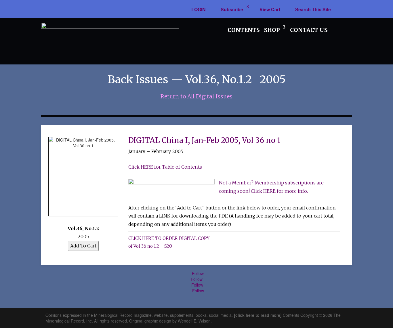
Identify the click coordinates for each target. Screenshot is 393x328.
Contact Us (308, 29)
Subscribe (232, 9)
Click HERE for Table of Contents (165, 167)
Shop (272, 29)
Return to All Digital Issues (196, 96)
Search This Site (313, 9)
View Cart (270, 9)
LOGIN (198, 9)
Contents (244, 29)
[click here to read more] (258, 315)
